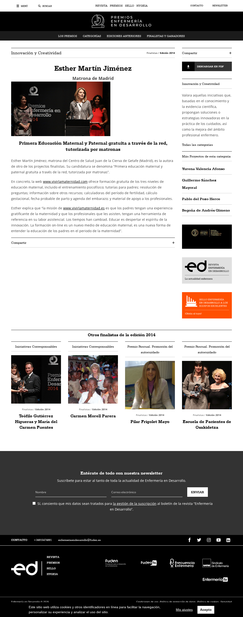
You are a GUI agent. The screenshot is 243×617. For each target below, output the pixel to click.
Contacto (197, 5)
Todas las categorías (197, 145)
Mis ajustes (184, 610)
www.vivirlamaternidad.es (84, 208)
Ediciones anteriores (124, 36)
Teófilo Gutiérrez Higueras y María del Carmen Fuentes (36, 421)
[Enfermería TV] (215, 579)
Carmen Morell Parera (93, 415)
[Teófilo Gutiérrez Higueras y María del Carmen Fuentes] (36, 379)
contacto (19, 540)
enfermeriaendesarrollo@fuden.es (79, 540)
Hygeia (142, 5)
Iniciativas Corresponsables (36, 346)
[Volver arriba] (224, 598)
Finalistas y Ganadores (166, 36)
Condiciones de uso (147, 601)
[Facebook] (189, 540)
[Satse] (215, 562)
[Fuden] (115, 562)
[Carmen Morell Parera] (93, 379)
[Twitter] (199, 540)
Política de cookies (208, 601)
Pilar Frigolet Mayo (150, 421)
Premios (116, 5)
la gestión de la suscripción (134, 503)
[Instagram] (208, 540)
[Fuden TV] (148, 562)
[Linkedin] (228, 540)
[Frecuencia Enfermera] (182, 562)
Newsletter (220, 5)
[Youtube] (218, 540)
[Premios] (121, 21)
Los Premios (67, 36)
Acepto (206, 610)
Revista (101, 5)
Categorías (92, 36)
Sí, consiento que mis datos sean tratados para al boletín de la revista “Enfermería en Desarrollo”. (125, 506)
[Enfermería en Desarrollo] (27, 574)
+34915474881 (43, 540)
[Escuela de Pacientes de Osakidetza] (207, 385)
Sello (129, 5)
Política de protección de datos (178, 601)
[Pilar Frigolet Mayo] (150, 385)
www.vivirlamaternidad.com (65, 181)
